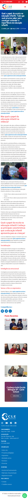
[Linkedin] (15, 423)
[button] (25, 6)
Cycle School (15, 107)
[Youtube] (26, 1)
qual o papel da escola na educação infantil (15, 75)
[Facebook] (11, 423)
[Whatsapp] (19, 1)
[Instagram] (22, 1)
